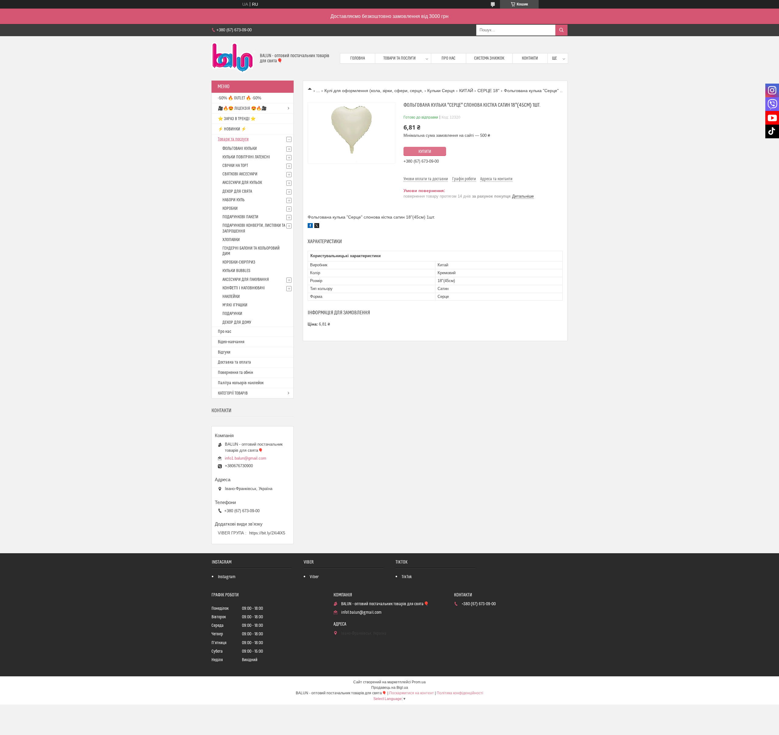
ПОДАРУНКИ (232, 313)
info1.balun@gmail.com (245, 458)
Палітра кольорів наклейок (241, 383)
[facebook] (310, 226)
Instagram (227, 577)
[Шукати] (561, 30)
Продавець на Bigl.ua (389, 687)
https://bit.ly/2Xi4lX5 (267, 533)
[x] (316, 226)
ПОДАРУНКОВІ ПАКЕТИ (240, 217)
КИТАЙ (466, 90)
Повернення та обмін (235, 372)
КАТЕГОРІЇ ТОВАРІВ (233, 393)
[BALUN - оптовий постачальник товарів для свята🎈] (233, 58)
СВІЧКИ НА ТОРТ (235, 165)
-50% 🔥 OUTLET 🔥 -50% (239, 98)
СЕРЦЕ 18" (488, 90)
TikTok (407, 577)
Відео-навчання (231, 342)
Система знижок (489, 58)
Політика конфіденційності (460, 693)
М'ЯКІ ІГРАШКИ (234, 305)
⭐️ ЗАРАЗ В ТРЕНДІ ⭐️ (237, 118)
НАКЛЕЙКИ (231, 296)
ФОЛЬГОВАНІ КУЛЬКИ (239, 148)
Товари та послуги (399, 58)
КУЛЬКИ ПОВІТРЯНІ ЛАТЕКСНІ (246, 157)
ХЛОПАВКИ (231, 239)
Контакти (530, 58)
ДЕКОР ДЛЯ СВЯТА (237, 191)
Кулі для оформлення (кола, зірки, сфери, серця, (373, 90)
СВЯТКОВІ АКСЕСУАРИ (239, 174)
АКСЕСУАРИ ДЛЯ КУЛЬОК (242, 182)
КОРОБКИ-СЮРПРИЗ (238, 262)
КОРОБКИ (230, 208)
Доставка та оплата (234, 362)
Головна (357, 58)
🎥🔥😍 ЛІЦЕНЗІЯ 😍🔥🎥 (242, 108)
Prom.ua (419, 682)
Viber (314, 577)
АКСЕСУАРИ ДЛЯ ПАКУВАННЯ (245, 279)
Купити (424, 151)
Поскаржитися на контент (411, 693)
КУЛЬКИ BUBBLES (236, 270)
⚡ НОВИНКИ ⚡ (232, 129)
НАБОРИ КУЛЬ (233, 200)
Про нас (449, 58)
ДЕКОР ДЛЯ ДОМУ (236, 322)
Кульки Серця (441, 90)
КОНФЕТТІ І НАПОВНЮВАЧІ (243, 288)
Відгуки (224, 352)
